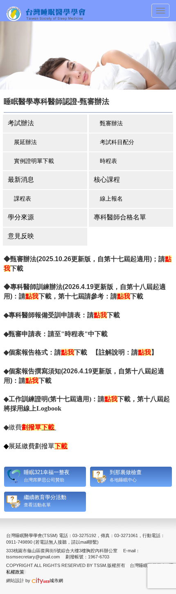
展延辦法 (25, 142)
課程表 (22, 198)
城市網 (56, 580)
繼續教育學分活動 (45, 497)
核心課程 (107, 179)
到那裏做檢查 (126, 472)
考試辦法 (21, 123)
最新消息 (21, 179)
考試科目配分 (117, 142)
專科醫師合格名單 (120, 217)
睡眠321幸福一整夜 (47, 472)
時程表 (108, 161)
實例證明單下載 (34, 161)
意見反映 (21, 236)
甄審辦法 (111, 123)
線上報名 (111, 198)
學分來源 (21, 217)
